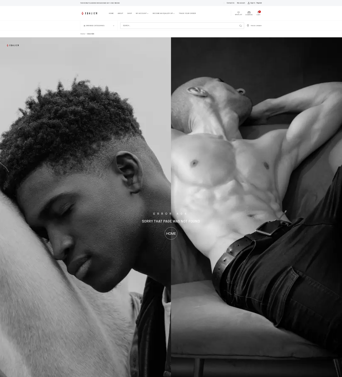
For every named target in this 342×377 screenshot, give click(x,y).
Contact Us (230, 3)
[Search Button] (241, 26)
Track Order (256, 25)
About (120, 13)
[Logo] (89, 13)
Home (111, 13)
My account (241, 3)
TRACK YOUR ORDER (187, 13)
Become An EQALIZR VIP (163, 13)
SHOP (129, 13)
